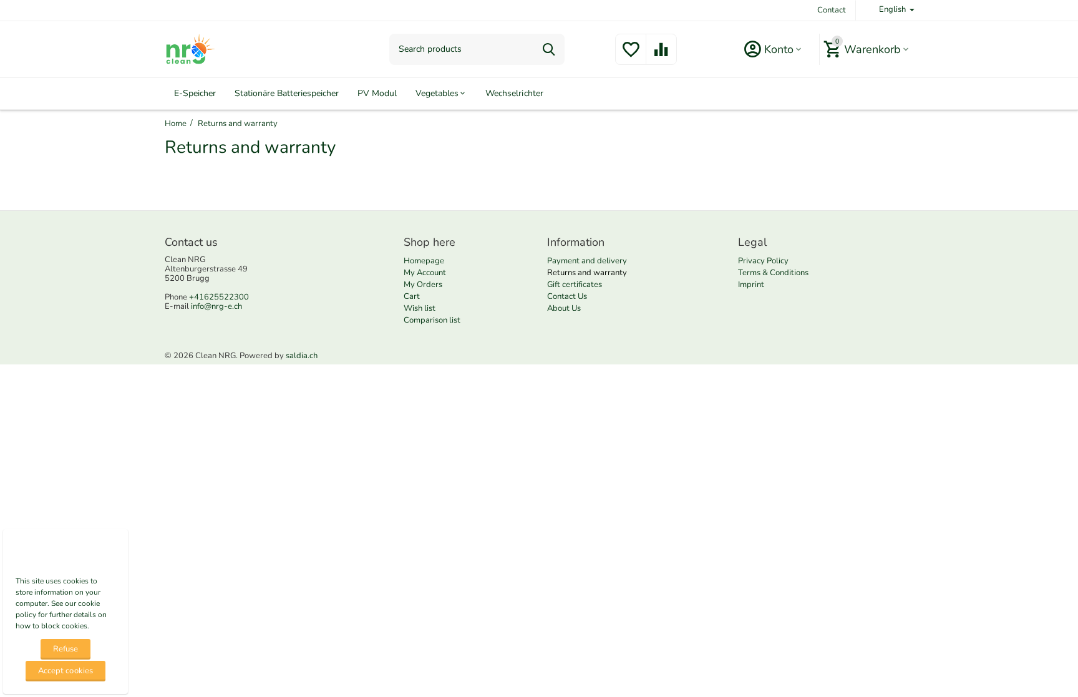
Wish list (419, 308)
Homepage (424, 260)
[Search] (549, 49)
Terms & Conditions (773, 272)
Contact (831, 10)
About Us (564, 308)
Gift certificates (574, 284)
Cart (412, 296)
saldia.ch (302, 355)
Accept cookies (65, 670)
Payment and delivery (587, 260)
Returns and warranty (587, 272)
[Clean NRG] (190, 48)
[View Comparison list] (661, 56)
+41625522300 (219, 297)
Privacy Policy (763, 260)
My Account (425, 272)
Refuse (65, 649)
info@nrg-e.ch (216, 306)
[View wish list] (631, 56)
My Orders (423, 284)
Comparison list (432, 320)
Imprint (751, 284)
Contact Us (567, 296)
